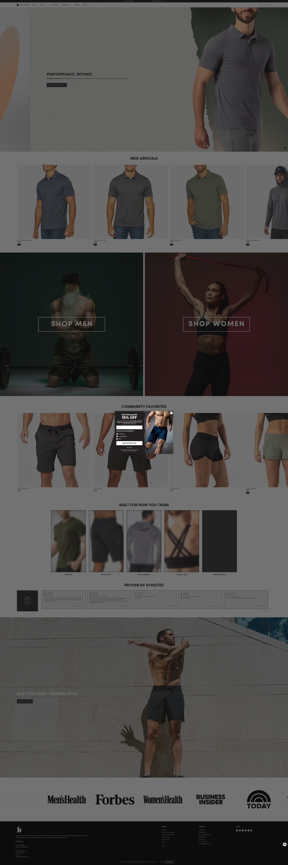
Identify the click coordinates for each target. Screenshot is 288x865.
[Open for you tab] (284, 844)
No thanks (129, 447)
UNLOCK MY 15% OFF (129, 443)
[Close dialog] (171, 413)
